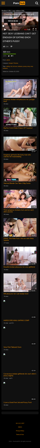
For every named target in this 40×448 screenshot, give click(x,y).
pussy (25, 66)
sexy (28, 66)
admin (8, 60)
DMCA (20, 427)
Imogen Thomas (13, 63)
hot (11, 66)
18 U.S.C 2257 (20, 423)
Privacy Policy (20, 431)
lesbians (20, 66)
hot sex (15, 66)
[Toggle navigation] (3, 3)
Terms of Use (20, 434)
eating (8, 66)
